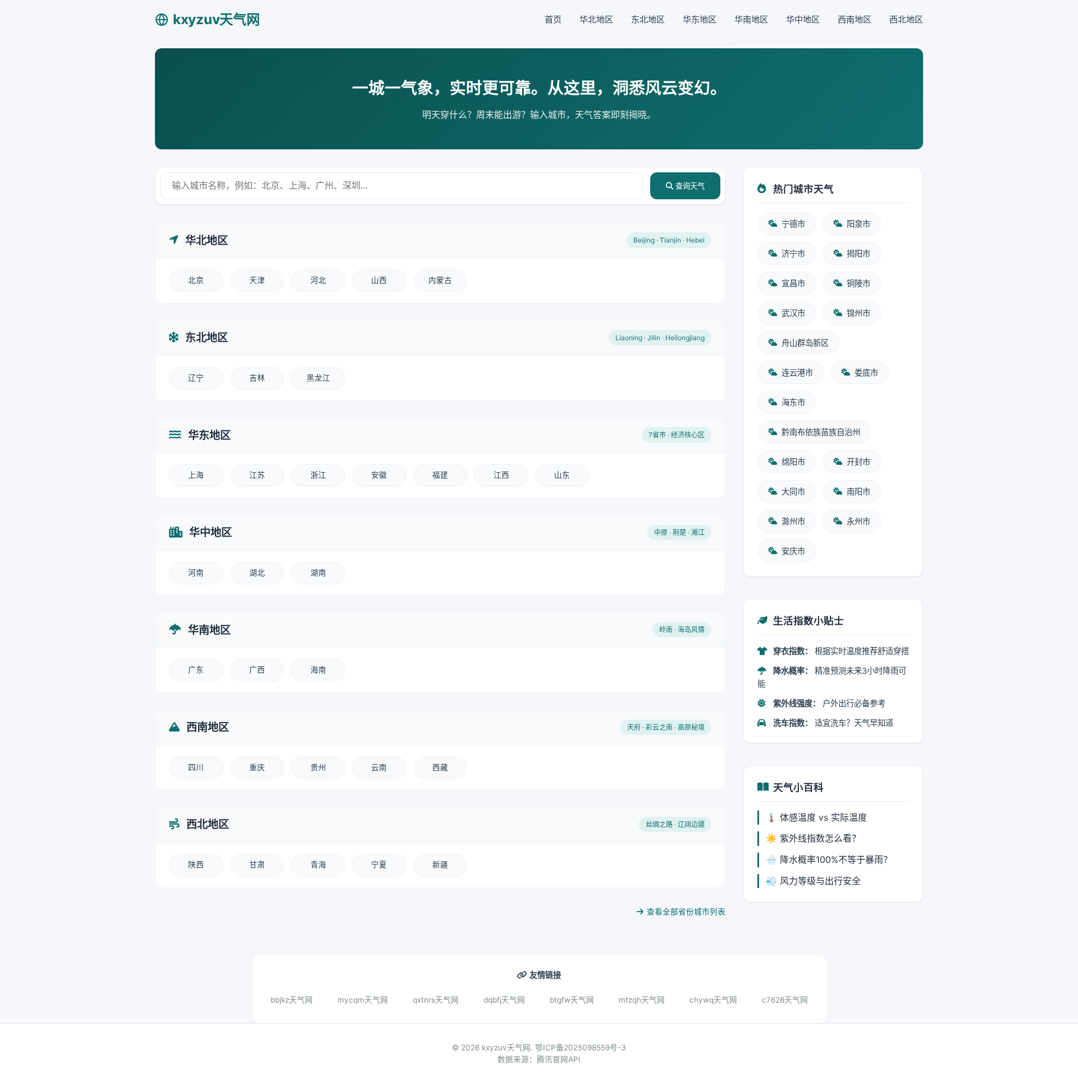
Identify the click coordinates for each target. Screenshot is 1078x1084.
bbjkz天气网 (292, 999)
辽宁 (196, 377)
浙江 (318, 474)
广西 (257, 669)
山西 (379, 280)
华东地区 (699, 19)
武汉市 (793, 313)
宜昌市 (793, 283)
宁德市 (793, 223)
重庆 (257, 767)
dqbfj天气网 (504, 999)
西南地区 (854, 19)
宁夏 (379, 864)
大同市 (793, 491)
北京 (196, 280)
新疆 (440, 864)
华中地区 (803, 19)
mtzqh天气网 (642, 999)
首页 (553, 19)
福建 (440, 474)
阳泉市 (858, 223)
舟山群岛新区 (805, 342)
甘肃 (257, 864)
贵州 (318, 767)
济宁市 (793, 253)
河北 (318, 280)
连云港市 (797, 372)
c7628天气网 (785, 999)
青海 (318, 864)
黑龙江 (318, 377)
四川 (196, 767)
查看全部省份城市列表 (686, 911)
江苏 (257, 474)
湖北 (257, 572)
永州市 (858, 521)
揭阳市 (858, 253)
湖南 (318, 572)
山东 (562, 474)
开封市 (858, 461)
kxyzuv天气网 (216, 19)
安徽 (379, 474)
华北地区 (596, 19)
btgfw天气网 (572, 999)
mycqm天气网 (362, 999)
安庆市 (793, 551)
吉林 (257, 377)
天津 (257, 280)
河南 (196, 572)
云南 (379, 767)
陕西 (196, 864)
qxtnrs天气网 (436, 999)
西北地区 (906, 19)
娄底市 (866, 372)
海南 (318, 669)
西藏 (440, 767)
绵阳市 (793, 461)
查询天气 (689, 186)
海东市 (793, 402)
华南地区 (751, 19)
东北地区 (648, 19)
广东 (196, 669)
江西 (501, 474)
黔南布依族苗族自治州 (821, 432)
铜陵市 (858, 283)
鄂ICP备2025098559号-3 (580, 1047)
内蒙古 (440, 280)
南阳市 (858, 491)
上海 (196, 474)
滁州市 (793, 521)
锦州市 (858, 313)
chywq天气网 (713, 999)
